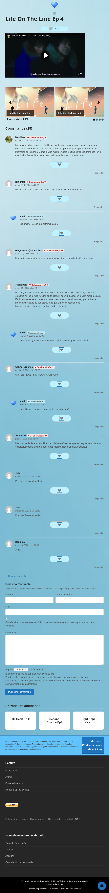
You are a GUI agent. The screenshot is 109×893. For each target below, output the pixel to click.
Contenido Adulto (14, 783)
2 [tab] (97, 120)
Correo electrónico (65, 594)
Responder (99, 173)
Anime (8, 777)
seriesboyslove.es (39, 881)
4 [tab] (102, 120)
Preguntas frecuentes (71, 888)
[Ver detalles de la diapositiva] (29, 102)
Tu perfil (9, 849)
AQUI (77, 819)
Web (7, 606)
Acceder (9, 856)
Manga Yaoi (11, 770)
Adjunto (9, 669)
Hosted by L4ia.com (54, 884)
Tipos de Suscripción (16, 843)
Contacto (54, 888)
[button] (54, 13)
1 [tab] (94, 120)
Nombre (10, 594)
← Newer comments (15, 576)
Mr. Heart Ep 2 (21, 718)
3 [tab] (100, 120)
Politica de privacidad (38, 888)
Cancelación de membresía (19, 862)
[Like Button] (51, 29)
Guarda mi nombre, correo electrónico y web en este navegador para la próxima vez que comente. (49, 624)
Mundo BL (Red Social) (17, 790)
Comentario (12, 632)
